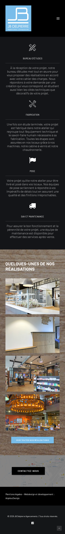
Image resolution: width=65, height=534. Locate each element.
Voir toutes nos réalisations (32, 440)
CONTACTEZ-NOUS (28, 471)
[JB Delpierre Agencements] (18, 18)
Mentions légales (13, 494)
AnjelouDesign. (12, 498)
